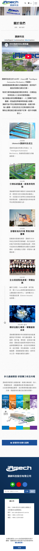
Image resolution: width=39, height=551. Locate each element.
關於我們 (21, 27)
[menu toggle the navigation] (35, 3)
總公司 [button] (11, 501)
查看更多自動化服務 (21, 443)
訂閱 (26, 491)
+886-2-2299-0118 (17, 515)
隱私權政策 (19, 542)
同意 (19, 547)
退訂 (32, 491)
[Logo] (10, 3)
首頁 (16, 27)
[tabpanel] (19, 11)
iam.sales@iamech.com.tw (20, 512)
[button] (25, 3)
